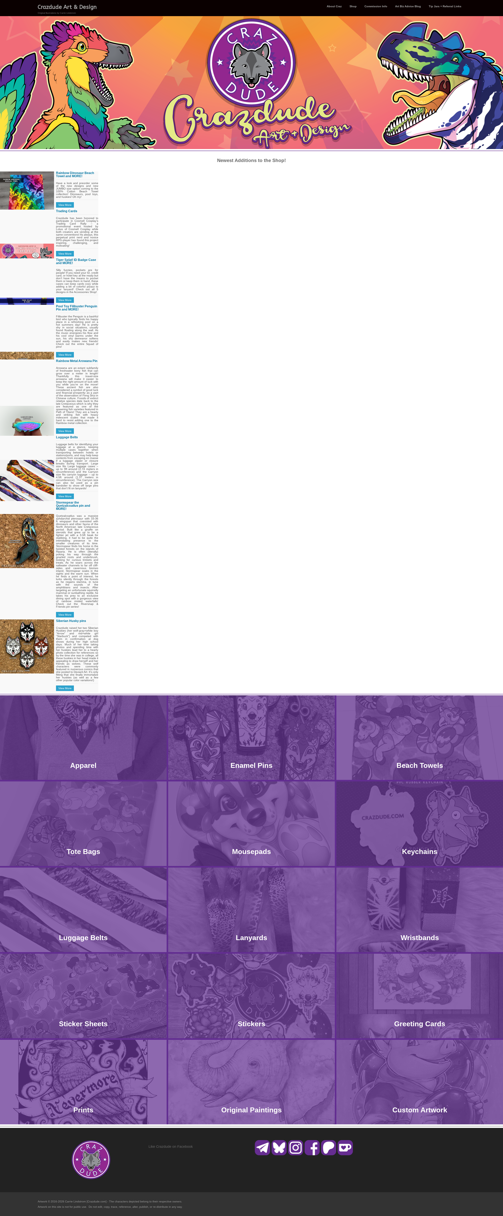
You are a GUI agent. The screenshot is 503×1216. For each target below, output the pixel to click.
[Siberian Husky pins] (27, 646)
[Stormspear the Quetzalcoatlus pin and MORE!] (27, 541)
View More (65, 204)
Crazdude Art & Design (67, 7)
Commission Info (375, 6)
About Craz (334, 6)
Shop (353, 6)
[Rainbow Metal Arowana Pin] (27, 433)
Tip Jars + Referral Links (445, 6)
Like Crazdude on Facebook (171, 1147)
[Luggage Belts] (27, 487)
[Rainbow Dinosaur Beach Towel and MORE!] (27, 207)
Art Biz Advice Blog (408, 6)
